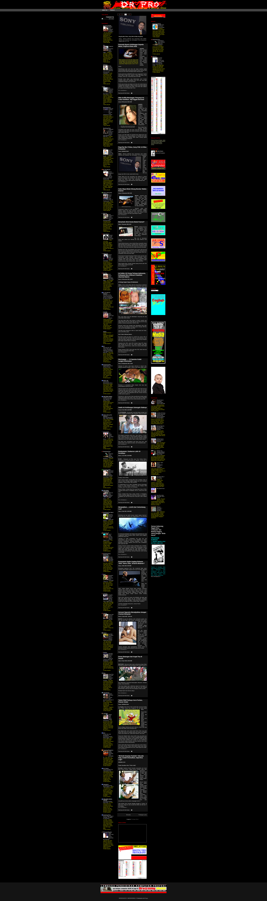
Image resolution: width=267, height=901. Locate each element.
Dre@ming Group (157, 23)
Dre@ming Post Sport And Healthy (108, 513)
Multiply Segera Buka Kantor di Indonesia (160, 440)
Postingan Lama (143, 814)
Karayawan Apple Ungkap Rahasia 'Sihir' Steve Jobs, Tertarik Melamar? (131, 562)
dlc (104, 45)
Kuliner (105, 633)
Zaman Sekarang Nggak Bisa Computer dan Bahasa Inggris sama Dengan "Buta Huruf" (158, 530)
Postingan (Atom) (134, 819)
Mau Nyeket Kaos (161, 488)
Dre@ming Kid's (107, 364)
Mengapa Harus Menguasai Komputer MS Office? (111, 29)
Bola (104, 673)
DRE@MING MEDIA (107, 396)
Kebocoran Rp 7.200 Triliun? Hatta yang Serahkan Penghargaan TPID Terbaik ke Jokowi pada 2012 (108, 350)
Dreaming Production (108, 750)
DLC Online (106, 768)
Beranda (128, 814)
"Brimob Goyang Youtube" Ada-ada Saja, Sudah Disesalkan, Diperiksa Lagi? (131, 757)
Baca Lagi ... (132, 41)
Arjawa (104, 331)
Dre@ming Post (107, 107)
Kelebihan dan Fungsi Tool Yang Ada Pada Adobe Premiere (107, 399)
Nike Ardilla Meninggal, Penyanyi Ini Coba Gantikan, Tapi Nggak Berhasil (131, 98)
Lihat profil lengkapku (160, 153)
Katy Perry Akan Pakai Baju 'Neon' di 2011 (161, 496)
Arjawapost (106, 784)
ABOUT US (104, 10)
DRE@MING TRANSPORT (106, 491)
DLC (104, 733)
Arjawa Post (106, 432)
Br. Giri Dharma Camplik (106, 170)
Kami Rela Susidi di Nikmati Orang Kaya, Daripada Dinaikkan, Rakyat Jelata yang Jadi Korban (158, 61)
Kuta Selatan (106, 234)
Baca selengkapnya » (122, 90)
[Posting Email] (131, 93)
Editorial (155, 56)
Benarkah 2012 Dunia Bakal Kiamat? (131, 222)
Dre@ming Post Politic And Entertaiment (107, 555)
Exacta (104, 148)
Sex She (105, 273)
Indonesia (105, 253)
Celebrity (105, 593)
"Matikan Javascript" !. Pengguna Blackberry (159, 508)
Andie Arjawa (160, 151)
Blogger (146, 898)
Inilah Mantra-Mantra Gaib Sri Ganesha (111, 316)
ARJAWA (105, 312)
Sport (104, 574)
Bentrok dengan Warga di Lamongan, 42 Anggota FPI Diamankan (108, 817)
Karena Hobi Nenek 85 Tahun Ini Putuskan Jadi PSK (111, 617)
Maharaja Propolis (107, 832)
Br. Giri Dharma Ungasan (106, 293)
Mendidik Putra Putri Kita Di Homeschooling (161, 26)
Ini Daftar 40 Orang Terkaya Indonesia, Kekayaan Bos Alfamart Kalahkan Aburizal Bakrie (132, 275)
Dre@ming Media (107, 25)
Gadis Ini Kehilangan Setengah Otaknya (132, 407)
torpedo (105, 613)
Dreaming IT (106, 533)
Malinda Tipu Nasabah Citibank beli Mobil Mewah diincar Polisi (161, 452)
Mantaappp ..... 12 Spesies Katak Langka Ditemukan (129, 360)
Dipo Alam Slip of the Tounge (160, 477)
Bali (104, 86)
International (106, 692)
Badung (105, 213)
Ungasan (105, 64)
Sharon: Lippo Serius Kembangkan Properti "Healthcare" (160, 465)
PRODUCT (112, 10)
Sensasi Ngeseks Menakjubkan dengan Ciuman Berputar (160, 427)
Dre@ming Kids (107, 469)
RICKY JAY (105, 380)
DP (104, 346)
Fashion (105, 652)
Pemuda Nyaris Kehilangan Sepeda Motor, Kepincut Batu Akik (131, 45)
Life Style (105, 713)
